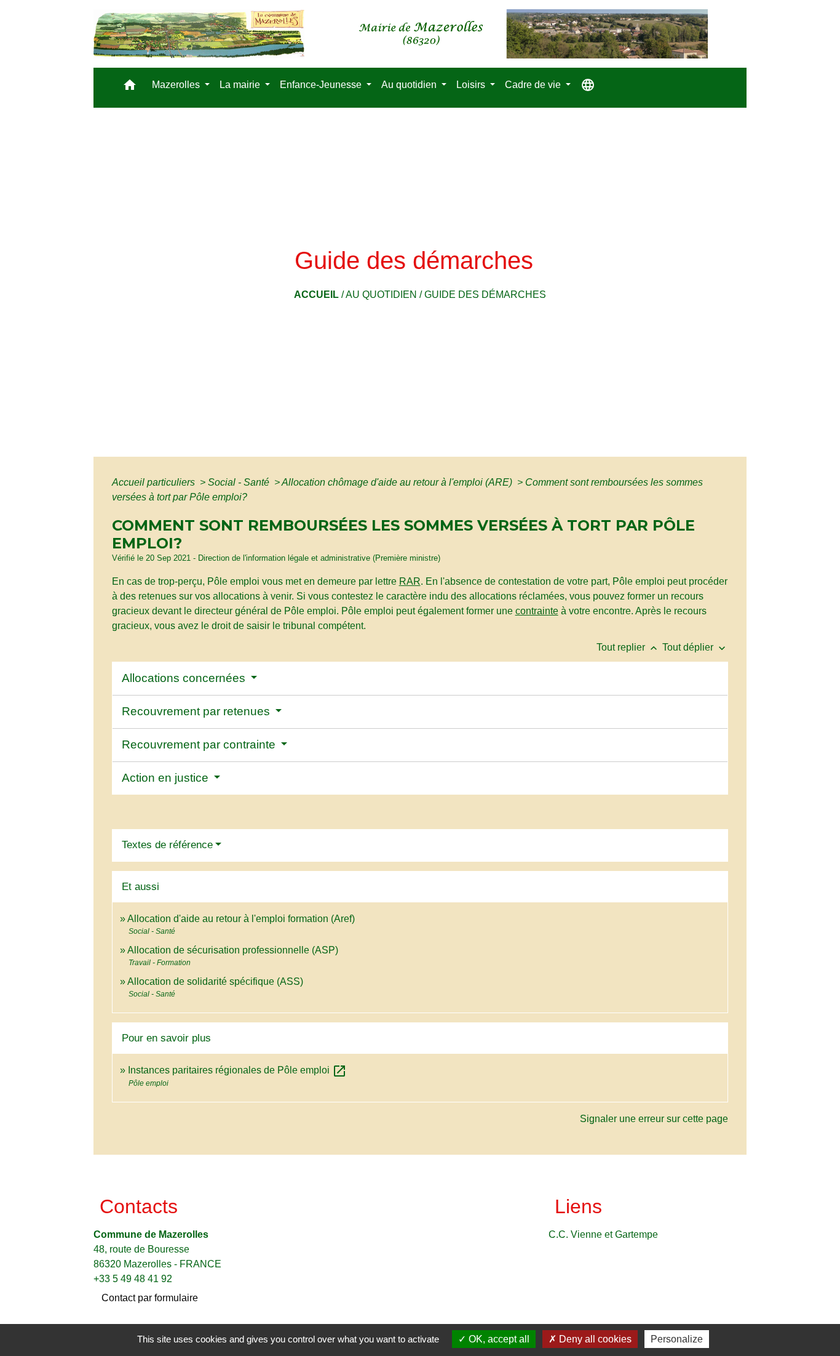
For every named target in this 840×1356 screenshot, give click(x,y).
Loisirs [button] (472, 84)
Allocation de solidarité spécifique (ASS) (215, 981)
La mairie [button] (241, 84)
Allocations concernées (185, 678)
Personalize (677, 1339)
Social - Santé (240, 482)
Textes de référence (167, 845)
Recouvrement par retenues (197, 711)
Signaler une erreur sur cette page (654, 1118)
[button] (130, 88)
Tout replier (628, 647)
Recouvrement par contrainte (200, 744)
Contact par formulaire (149, 1298)
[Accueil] (400, 34)
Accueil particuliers (154, 482)
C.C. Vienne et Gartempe (603, 1234)
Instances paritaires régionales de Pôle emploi (237, 1070)
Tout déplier (695, 647)
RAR (410, 581)
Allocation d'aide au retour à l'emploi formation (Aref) (241, 918)
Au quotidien (381, 294)
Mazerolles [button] (177, 84)
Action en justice (167, 777)
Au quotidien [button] (410, 84)
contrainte (536, 611)
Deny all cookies (594, 1339)
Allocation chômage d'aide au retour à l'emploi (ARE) (398, 482)
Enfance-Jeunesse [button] (322, 84)
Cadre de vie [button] (534, 84)
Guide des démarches (485, 294)
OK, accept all (497, 1339)
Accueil (316, 294)
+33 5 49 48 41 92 (132, 1279)
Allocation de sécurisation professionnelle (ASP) (232, 950)
